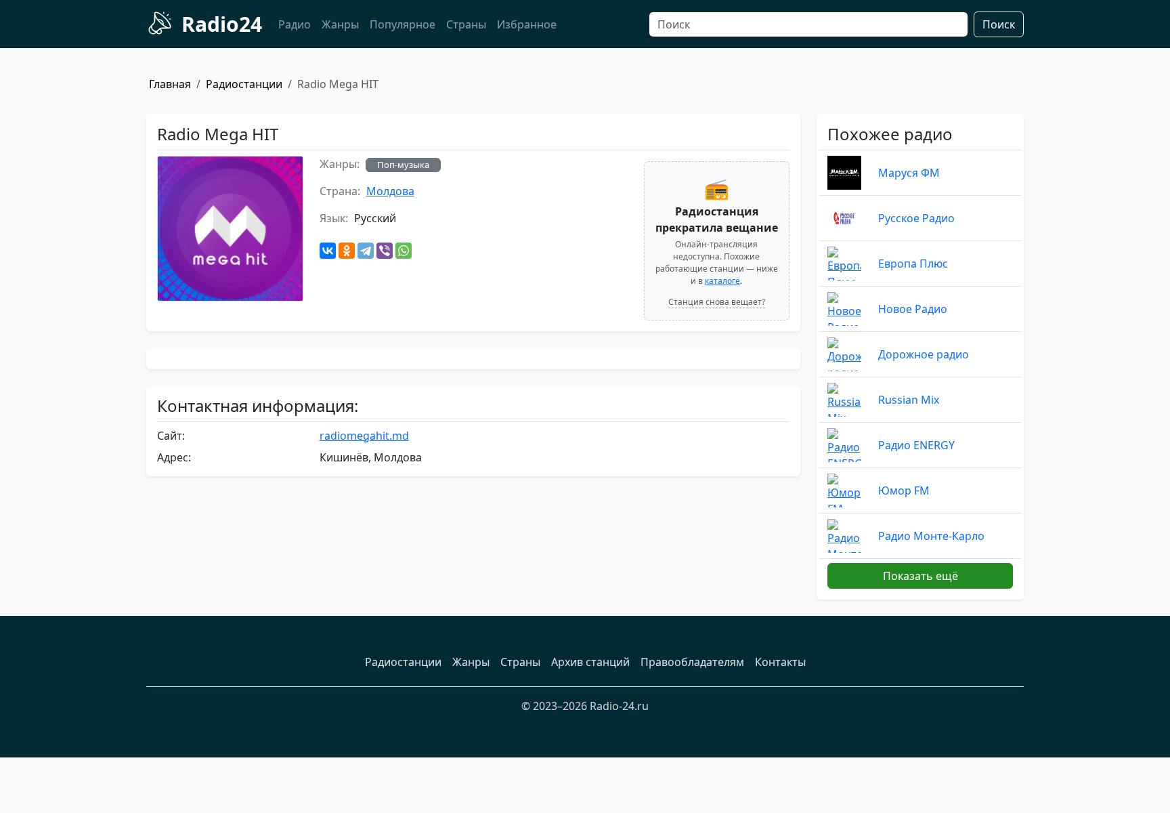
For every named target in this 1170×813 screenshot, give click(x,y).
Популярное (402, 24)
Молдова (390, 191)
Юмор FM (904, 490)
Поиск (998, 24)
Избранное (527, 24)
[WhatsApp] (403, 251)
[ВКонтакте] (328, 251)
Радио (294, 24)
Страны (466, 24)
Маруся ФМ (909, 172)
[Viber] (384, 251)
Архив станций (590, 661)
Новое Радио (912, 308)
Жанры (340, 24)
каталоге (722, 281)
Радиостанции (244, 84)
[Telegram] (366, 251)
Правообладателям (692, 661)
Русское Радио (916, 218)
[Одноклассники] (347, 251)
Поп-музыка (403, 165)
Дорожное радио (923, 354)
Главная (170, 84)
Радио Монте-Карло (931, 535)
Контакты (780, 661)
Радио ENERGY (916, 445)
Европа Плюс (913, 263)
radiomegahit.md (364, 435)
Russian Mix (908, 399)
